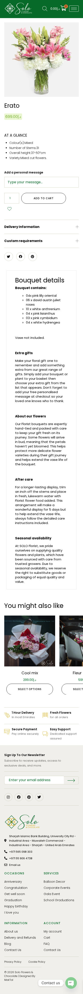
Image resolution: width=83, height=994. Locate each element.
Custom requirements (23, 241)
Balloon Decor (54, 881)
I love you (11, 912)
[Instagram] (8, 797)
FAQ (47, 944)
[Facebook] (18, 797)
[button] (41, 227)
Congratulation (15, 888)
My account (53, 931)
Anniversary (13, 881)
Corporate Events (57, 888)
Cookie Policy (37, 962)
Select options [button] (30, 689)
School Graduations (59, 900)
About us (11, 931)
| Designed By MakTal (19, 978)
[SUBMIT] (71, 780)
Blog (7, 944)
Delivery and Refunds (20, 937)
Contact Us (12, 950)
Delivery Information (21, 227)
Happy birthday (16, 906)
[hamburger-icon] (74, 9)
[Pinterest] (29, 797)
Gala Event (52, 894)
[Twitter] (39, 797)
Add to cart (43, 198)
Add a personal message (23, 172)
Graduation (13, 900)
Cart (47, 937)
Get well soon (14, 894)
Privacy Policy (12, 962)
